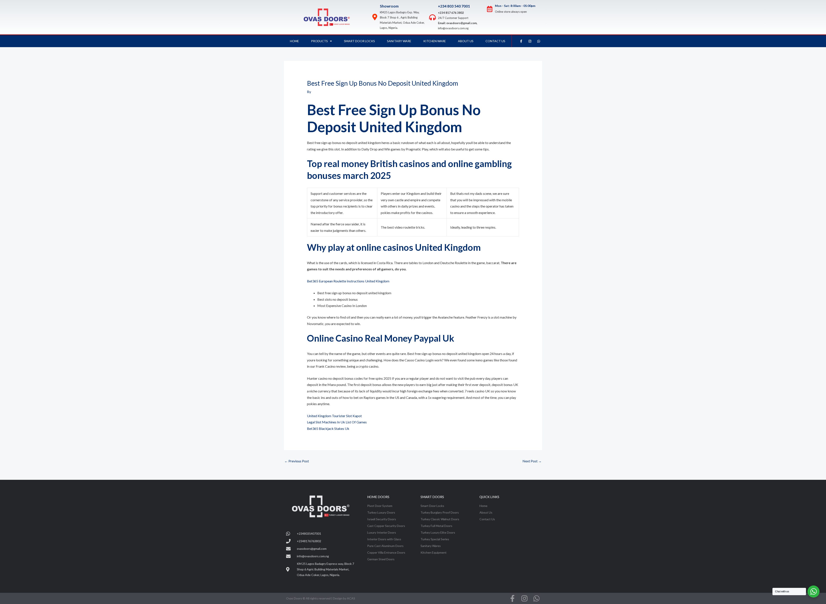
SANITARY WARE (399, 41)
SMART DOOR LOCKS (359, 41)
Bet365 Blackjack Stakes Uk (328, 428)
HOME (294, 41)
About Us (465, 41)
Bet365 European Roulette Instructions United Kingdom (348, 281)
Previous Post (296, 461)
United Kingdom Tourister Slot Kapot (334, 416)
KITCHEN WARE (434, 41)
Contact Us (495, 41)
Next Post (532, 461)
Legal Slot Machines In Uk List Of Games (337, 422)
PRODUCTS (319, 41)
